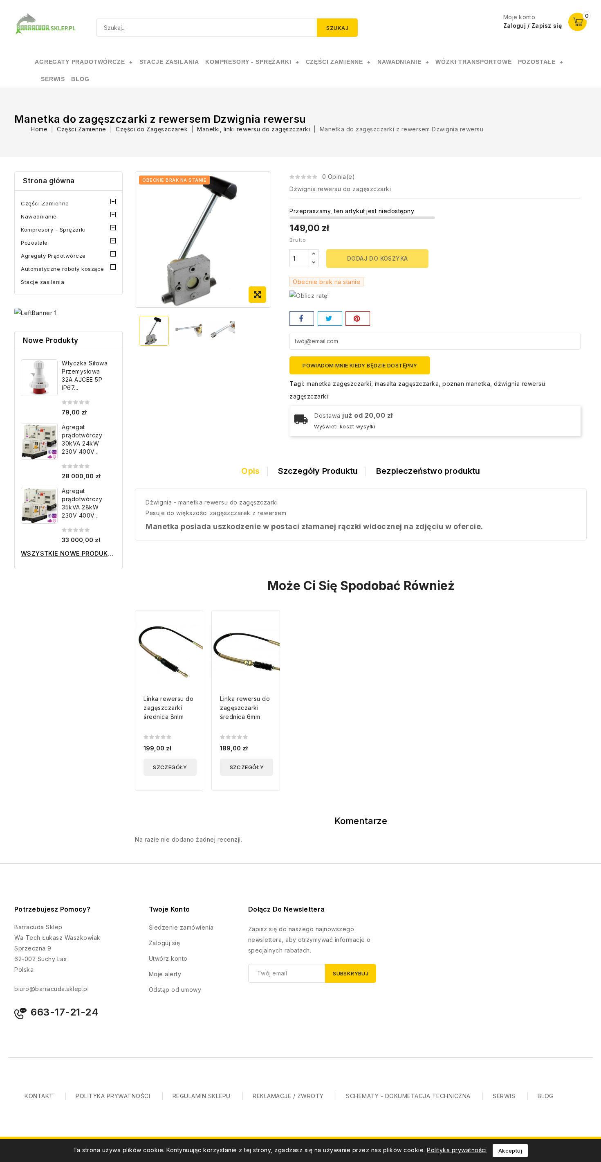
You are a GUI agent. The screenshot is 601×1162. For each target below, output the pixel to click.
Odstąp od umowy (175, 989)
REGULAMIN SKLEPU (202, 1095)
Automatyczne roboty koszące (62, 269)
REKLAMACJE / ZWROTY (288, 1095)
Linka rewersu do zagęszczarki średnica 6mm (245, 707)
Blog (80, 79)
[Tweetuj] (330, 318)
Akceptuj (510, 1150)
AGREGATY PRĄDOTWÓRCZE (80, 62)
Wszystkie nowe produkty (68, 553)
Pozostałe (34, 242)
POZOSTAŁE (537, 62)
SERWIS (53, 79)
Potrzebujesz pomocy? (52, 909)
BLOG (546, 1095)
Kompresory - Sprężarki (53, 229)
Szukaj (337, 28)
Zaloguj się (164, 942)
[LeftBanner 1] (35, 312)
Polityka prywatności (457, 1149)
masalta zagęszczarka (407, 383)
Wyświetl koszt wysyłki (344, 426)
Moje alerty (165, 974)
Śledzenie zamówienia (181, 927)
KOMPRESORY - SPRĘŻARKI (248, 62)
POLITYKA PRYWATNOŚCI (113, 1095)
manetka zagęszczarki (339, 383)
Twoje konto (169, 909)
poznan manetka (466, 383)
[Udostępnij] (302, 318)
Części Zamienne (45, 203)
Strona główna (49, 181)
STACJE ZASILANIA (169, 62)
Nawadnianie (39, 216)
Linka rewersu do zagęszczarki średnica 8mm (168, 707)
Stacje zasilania (42, 282)
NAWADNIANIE (399, 62)
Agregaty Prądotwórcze (53, 255)
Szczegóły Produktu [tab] (318, 471)
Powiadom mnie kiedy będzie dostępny (360, 365)
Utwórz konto (168, 958)
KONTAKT (39, 1095)
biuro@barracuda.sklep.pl (51, 988)
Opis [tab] (250, 471)
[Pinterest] (358, 318)
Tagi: (297, 383)
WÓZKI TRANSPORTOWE (473, 62)
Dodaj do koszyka (377, 258)
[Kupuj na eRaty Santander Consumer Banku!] (309, 295)
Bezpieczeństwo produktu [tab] (428, 471)
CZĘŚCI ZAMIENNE (334, 62)
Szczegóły (170, 767)
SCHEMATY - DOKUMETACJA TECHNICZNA (408, 1095)
